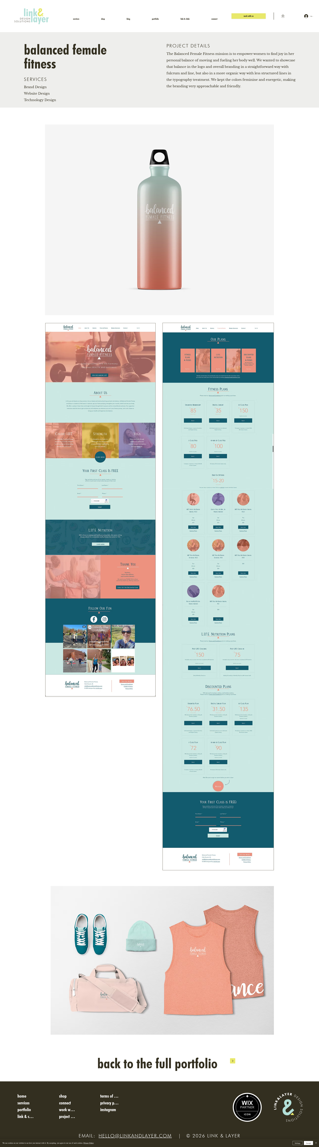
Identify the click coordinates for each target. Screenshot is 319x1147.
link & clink (25, 1116)
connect (65, 1102)
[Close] (316, 1143)
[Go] (232, 1060)
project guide (67, 1116)
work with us (67, 1109)
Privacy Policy (88, 1143)
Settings (297, 1143)
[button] (282, 16)
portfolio (24, 1109)
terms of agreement (110, 1096)
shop (63, 1096)
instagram (108, 1109)
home (21, 1096)
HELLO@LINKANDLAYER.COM (135, 1136)
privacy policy (110, 1102)
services (23, 1102)
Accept (308, 1143)
